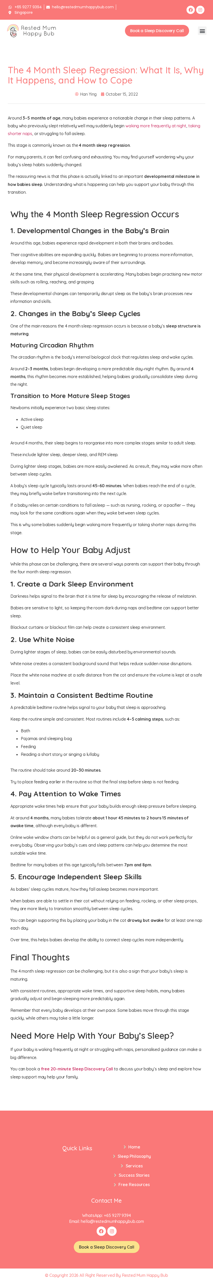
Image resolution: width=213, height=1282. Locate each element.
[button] (202, 30)
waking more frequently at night (155, 125)
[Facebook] (191, 10)
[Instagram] (200, 10)
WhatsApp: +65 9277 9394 (106, 1215)
